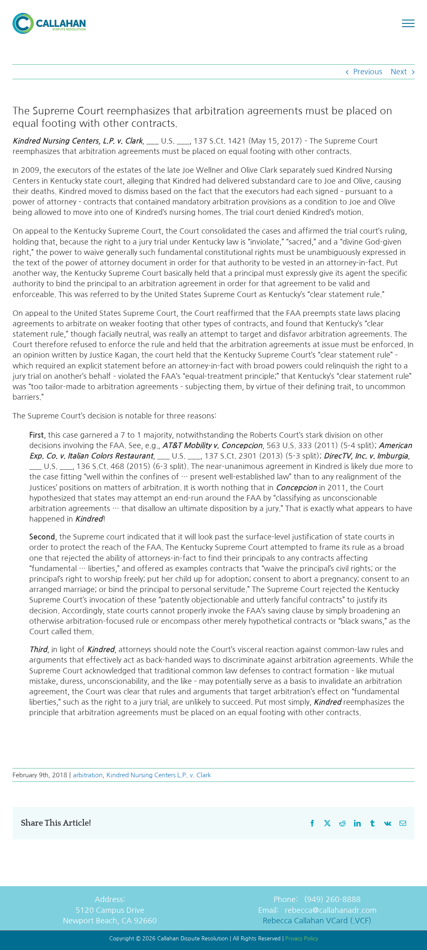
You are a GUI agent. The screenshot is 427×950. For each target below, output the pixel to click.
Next (399, 72)
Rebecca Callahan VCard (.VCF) (317, 921)
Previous (367, 72)
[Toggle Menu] (408, 23)
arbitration (88, 775)
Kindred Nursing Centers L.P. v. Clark (158, 775)
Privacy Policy (301, 938)
